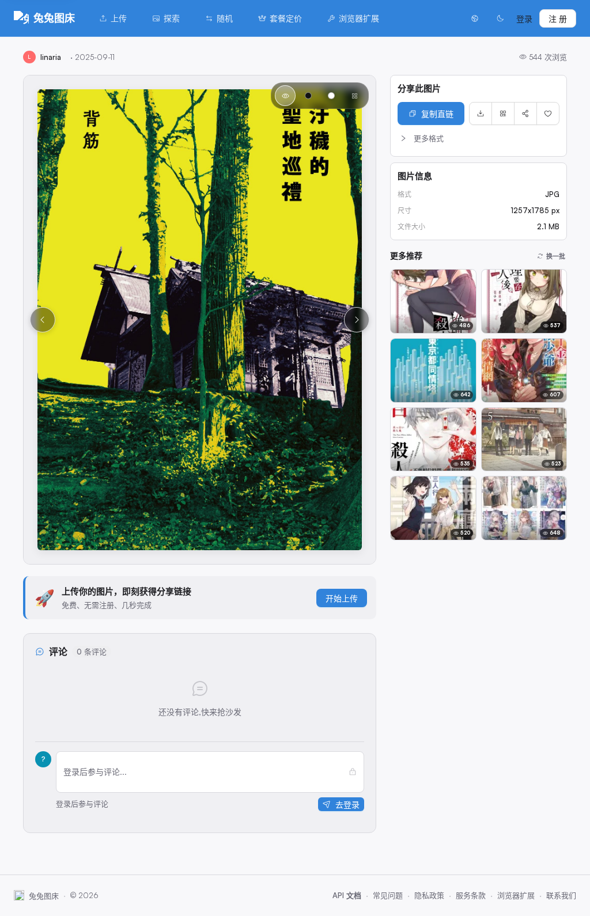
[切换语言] (475, 18)
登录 (524, 19)
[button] (478, 138)
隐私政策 (429, 895)
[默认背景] (285, 95)
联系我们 (561, 895)
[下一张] (356, 319)
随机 (225, 18)
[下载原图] (480, 113)
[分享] (525, 113)
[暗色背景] (308, 95)
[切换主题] (500, 18)
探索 (172, 18)
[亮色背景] (331, 95)
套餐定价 (286, 18)
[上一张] (42, 319)
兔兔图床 (54, 18)
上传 (119, 18)
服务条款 (471, 895)
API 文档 (346, 895)
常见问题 (388, 895)
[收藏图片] (547, 113)
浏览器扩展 (359, 18)
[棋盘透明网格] (354, 95)
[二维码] (503, 113)
